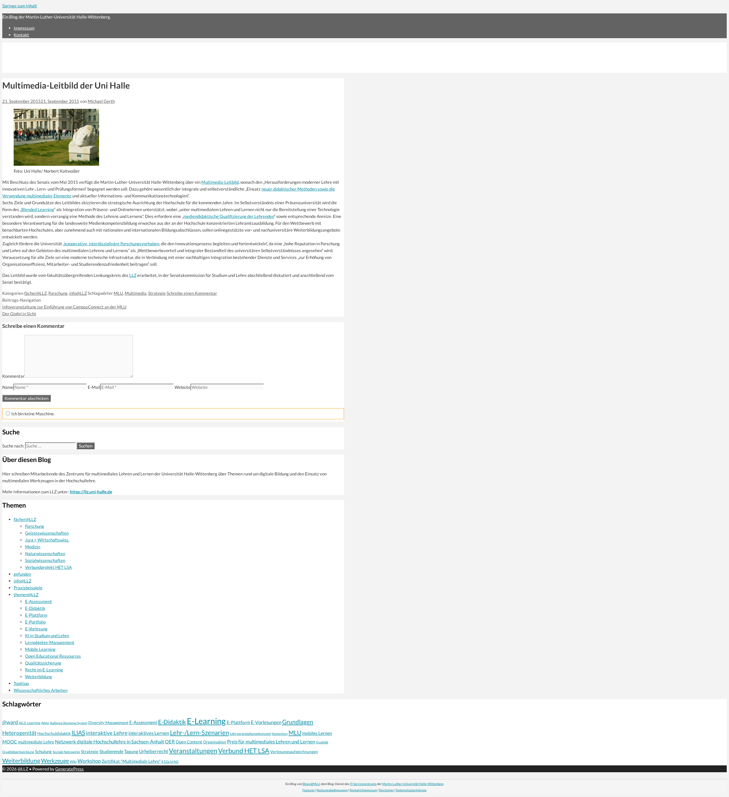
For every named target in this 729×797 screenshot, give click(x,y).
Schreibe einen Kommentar (192, 293)
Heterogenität (19, 733)
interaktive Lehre (107, 732)
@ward (10, 722)
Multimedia (135, 293)
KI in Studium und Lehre (47, 635)
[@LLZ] (51, 69)
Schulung (43, 751)
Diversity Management (108, 722)
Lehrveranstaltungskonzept (250, 733)
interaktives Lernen (148, 733)
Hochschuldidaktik (54, 733)
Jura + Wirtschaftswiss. (47, 539)
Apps (45, 723)
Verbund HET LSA (243, 751)
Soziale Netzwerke (66, 752)
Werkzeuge (55, 760)
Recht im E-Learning (44, 669)
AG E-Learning (29, 723)
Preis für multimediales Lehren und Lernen (271, 742)
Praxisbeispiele (28, 587)
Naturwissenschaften (45, 553)
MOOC (9, 741)
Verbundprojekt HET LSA (48, 567)
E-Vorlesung (36, 628)
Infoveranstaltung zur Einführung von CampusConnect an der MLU (64, 306)
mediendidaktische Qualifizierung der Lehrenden (228, 216)
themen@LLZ (26, 594)
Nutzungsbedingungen (332, 790)
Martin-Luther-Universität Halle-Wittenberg (413, 784)
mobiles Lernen (317, 733)
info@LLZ (78, 293)
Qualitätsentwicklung (18, 752)
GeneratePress (69, 768)
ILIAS (78, 732)
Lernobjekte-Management (49, 642)
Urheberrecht (153, 751)
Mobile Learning (40, 649)
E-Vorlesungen (266, 722)
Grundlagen (297, 721)
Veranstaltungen (193, 751)
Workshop (89, 761)
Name (7, 387)
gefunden (22, 574)
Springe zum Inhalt (19, 5)
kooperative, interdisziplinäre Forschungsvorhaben (111, 243)
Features (308, 790)
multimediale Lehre (36, 741)
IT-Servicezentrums (363, 784)
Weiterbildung (38, 676)
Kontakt (21, 34)
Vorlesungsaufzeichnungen (294, 751)
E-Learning (206, 721)
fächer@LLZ (35, 293)
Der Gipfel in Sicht (19, 313)
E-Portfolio (35, 621)
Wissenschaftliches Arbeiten (40, 690)
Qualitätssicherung (43, 662)
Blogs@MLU (311, 784)
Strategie (157, 293)
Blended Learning (37, 209)
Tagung (131, 751)
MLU (118, 293)
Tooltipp (21, 683)
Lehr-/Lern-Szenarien (199, 732)
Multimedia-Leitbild (220, 182)
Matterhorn (280, 733)
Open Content (189, 741)
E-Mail (94, 387)
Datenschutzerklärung (411, 790)
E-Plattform (36, 615)
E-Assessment (38, 601)
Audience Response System (68, 723)
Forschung (57, 293)
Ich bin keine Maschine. (33, 413)
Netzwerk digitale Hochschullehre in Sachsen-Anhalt (109, 742)
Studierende (111, 751)
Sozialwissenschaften (45, 560)
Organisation (214, 741)
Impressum (24, 27)
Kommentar (13, 376)
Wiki (73, 761)
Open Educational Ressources (53, 656)
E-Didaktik (35, 608)
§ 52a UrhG (170, 761)
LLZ (132, 275)
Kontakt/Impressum (363, 790)
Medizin (32, 546)
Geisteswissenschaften (47, 533)
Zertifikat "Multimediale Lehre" (131, 761)
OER (170, 742)
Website (183, 387)
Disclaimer (386, 790)
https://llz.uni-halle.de (91, 491)
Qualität (322, 742)
